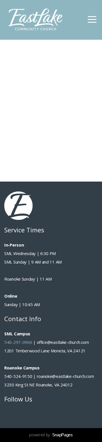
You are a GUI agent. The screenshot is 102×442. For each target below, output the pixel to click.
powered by (51, 434)
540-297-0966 (18, 342)
